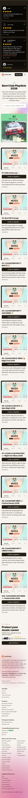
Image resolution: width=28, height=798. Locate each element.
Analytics (4, 707)
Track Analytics (21, 755)
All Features (5, 778)
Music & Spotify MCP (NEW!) (9, 711)
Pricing (3, 691)
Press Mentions (6, 713)
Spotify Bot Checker (7, 703)
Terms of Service (6, 695)
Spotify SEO (5, 716)
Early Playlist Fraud (7, 722)
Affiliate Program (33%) (8, 788)
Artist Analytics (6, 745)
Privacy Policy (5, 697)
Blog (3, 776)
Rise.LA (4, 734)
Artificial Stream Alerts (8, 709)
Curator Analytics (6, 747)
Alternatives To (6, 782)
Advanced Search (6, 705)
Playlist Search (6, 765)
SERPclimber (21, 683)
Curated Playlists (6, 780)
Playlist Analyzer (6, 759)
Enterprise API (5, 724)
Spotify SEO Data (21, 749)
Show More (5, 186)
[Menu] (24, 74)
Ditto (12, 675)
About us (4, 693)
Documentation (6, 784)
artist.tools (5, 732)
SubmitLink (5, 683)
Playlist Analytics (6, 757)
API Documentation (7, 786)
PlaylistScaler (13, 683)
